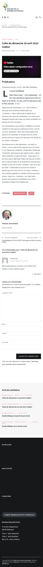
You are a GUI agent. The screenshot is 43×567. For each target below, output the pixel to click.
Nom (4, 324)
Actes (4, 404)
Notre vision (6, 457)
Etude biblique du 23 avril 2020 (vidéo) (11, 240)
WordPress (5, 563)
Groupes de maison (9, 481)
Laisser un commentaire (28, 356)
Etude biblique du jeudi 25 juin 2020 (16, 415)
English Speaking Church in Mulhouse (19, 515)
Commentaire (7, 293)
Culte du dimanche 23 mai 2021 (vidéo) (17, 407)
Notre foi (5, 453)
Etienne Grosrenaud (8, 50)
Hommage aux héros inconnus (31, 239)
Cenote (16, 562)
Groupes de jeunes (8, 489)
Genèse (17, 395)
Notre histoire (7, 461)
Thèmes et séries (20, 422)
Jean (16, 39)
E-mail (4, 333)
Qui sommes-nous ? (9, 449)
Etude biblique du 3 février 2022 (14, 426)
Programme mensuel (9, 473)
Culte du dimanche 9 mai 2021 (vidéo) (16, 398)
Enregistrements (7, 39)
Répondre (37, 274)
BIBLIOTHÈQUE (7, 501)
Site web (5, 342)
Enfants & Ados (7, 485)
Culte (4, 477)
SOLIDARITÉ (6, 505)
